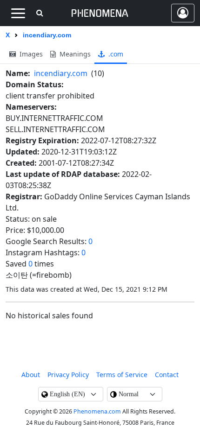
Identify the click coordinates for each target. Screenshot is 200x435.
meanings (74, 53)
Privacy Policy (68, 374)
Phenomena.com (97, 411)
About (30, 374)
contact (167, 374)
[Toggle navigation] (18, 13)
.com (115, 53)
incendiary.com (60, 73)
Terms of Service (121, 374)
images (30, 53)
